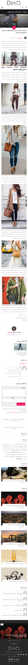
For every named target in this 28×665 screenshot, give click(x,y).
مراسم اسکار (9, 452)
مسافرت (20, 454)
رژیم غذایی (7, 448)
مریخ (23, 454)
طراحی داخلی (5, 450)
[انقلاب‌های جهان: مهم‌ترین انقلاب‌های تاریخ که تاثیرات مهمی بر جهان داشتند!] (14, 499)
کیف (20, 315)
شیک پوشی (11, 12)
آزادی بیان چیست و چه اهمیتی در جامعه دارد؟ (15, 581)
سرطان (3, 448)
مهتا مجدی (19, 38)
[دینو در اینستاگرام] (14, 659)
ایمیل (12, 398)
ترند (10, 446)
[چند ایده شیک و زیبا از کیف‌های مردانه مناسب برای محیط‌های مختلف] (20, 346)
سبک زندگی (18, 12)
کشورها (19, 458)
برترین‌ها (18, 446)
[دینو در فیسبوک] (9, 659)
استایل (16, 444)
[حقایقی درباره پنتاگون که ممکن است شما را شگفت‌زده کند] (14, 518)
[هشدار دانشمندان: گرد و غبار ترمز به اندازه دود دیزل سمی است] (14, 474)
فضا (19, 452)
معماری (15, 454)
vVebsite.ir (17, 661)
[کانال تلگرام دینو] (16, 659)
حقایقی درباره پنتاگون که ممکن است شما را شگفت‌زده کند (15, 525)
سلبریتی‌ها (14, 449)
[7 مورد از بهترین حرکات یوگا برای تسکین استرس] (14, 557)
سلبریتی (20, 450)
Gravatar (13, 412)
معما (18, 454)
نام (24, 398)
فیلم (13, 452)
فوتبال (16, 452)
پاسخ (20, 378)
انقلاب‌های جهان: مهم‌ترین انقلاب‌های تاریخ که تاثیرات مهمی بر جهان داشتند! (15, 506)
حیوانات (5, 446)
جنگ (9, 446)
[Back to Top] (14, 644)
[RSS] (18, 659)
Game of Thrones (22, 444)
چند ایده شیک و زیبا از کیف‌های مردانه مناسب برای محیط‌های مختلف (21, 353)
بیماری (14, 446)
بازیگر (4, 444)
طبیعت (10, 450)
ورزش (22, 456)
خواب (20, 448)
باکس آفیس (23, 446)
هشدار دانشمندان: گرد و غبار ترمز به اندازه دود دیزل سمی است (14, 481)
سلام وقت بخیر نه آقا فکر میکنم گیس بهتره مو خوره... (11, 615)
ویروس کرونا (16, 456)
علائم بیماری (25, 452)
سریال (25, 449)
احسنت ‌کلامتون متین (18, 610)
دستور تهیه (16, 448)
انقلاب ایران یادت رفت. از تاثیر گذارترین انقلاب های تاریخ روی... (12, 600)
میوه (11, 454)
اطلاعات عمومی (12, 444)
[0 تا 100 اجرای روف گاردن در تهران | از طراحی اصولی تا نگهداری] (14, 537)
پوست (10, 456)
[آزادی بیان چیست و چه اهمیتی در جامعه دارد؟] (14, 575)
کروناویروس (25, 459)
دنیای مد (24, 12)
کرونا (5, 456)
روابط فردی (13, 448)
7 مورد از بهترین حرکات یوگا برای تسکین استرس (14, 563)
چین (7, 456)
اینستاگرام (7, 444)
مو (12, 454)
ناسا (9, 454)
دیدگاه (22, 363)
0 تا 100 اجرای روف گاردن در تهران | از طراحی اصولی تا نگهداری (15, 544)
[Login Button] (26, 7)
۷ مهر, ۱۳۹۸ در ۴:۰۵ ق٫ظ (13, 367)
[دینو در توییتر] (12, 659)
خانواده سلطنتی (24, 448)
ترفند (12, 446)
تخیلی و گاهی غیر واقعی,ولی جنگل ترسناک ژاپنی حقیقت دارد (12, 594)
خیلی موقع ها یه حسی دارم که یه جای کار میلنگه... (12, 605)
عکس (21, 452)
